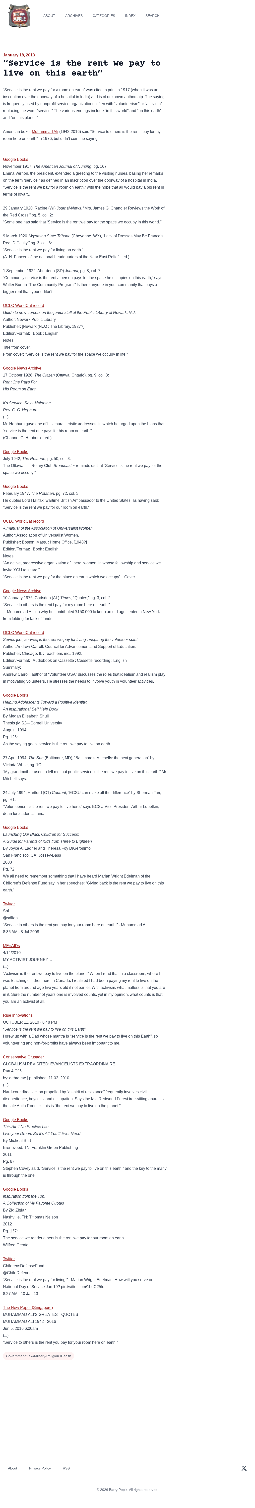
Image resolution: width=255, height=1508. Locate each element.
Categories (104, 16)
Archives (74, 16)
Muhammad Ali (45, 131)
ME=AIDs (11, 946)
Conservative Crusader (23, 1057)
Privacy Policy (40, 1468)
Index (130, 16)
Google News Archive (22, 368)
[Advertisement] (212, 87)
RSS (66, 1468)
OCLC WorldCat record (23, 305)
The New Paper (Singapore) (28, 1307)
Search (152, 16)
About (49, 16)
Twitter (9, 904)
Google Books (15, 159)
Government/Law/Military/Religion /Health (38, 1356)
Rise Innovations (18, 1015)
